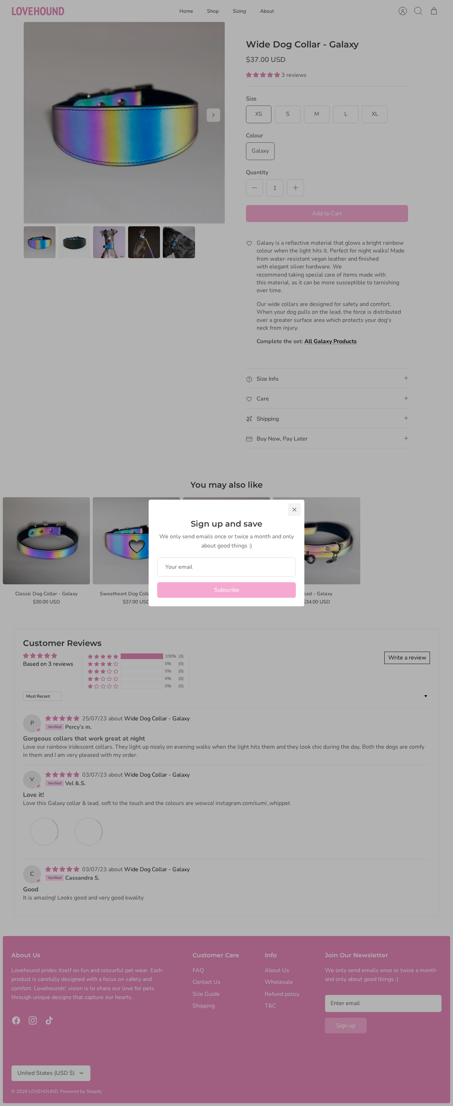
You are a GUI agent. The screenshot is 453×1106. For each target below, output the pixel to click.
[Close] (294, 509)
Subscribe (226, 590)
